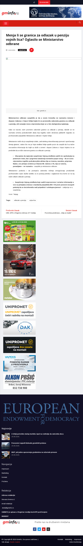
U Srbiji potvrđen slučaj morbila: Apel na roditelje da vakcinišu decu (37, 434)
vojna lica (32, 200)
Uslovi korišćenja (75, 542)
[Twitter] (39, 529)
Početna (5, 481)
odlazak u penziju (20, 200)
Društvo (22, 50)
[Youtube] (43, 529)
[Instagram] (48, 529)
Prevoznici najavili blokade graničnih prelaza (28, 443)
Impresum (5, 469)
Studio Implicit (15, 542)
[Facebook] (34, 529)
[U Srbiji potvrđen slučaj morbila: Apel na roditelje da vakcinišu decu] (6, 436)
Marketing (5, 473)
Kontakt (4, 477)
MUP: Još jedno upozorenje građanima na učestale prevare (34, 452)
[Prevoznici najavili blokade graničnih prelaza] (6, 445)
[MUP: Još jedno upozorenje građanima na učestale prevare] (6, 454)
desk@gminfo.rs (8, 508)
